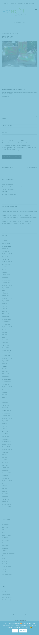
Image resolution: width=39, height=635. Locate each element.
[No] (37, 628)
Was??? (23, 631)
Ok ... (15, 631)
